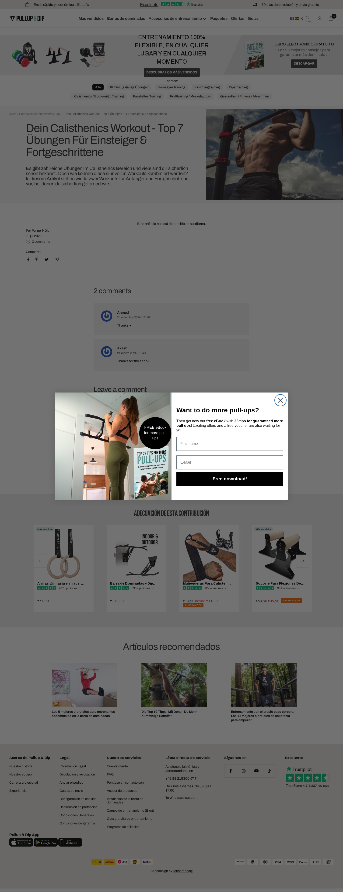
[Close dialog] (280, 400)
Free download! (230, 478)
